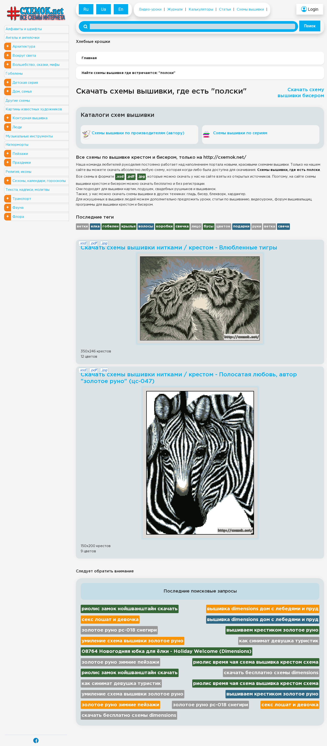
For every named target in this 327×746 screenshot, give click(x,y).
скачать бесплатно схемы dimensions (271, 673)
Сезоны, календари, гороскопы (39, 180)
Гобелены (14, 73)
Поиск (310, 26)
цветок (223, 226)
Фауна (17, 207)
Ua (103, 9)
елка (95, 226)
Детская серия (25, 82)
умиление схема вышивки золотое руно (132, 641)
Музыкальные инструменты (29, 136)
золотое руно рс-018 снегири (119, 630)
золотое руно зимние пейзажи (120, 662)
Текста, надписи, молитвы (28, 189)
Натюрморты (17, 144)
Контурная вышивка (29, 118)
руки (256, 226)
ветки (82, 226)
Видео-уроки (150, 9)
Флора (18, 216)
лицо (196, 226)
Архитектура (23, 46)
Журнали (175, 9)
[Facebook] (35, 740)
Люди (17, 127)
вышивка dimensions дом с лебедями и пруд (262, 609)
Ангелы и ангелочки (22, 37)
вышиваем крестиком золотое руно (272, 630)
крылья (128, 226)
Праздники (21, 162)
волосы (145, 226)
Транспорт (21, 198)
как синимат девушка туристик (278, 641)
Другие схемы (18, 100)
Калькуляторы (201, 9)
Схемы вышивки (250, 9)
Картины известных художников (34, 109)
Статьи (225, 9)
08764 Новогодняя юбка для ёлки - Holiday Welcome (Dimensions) (166, 651)
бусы (209, 226)
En (120, 9)
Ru (86, 9)
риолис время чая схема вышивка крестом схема (255, 662)
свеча (283, 226)
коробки (164, 226)
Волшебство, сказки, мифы (36, 64)
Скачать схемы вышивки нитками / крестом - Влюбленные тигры (179, 247)
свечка (182, 226)
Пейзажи (20, 153)
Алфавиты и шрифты (24, 29)
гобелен (110, 226)
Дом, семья (22, 91)
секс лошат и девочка (110, 619)
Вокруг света (24, 55)
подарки (241, 226)
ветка (269, 226)
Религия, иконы (18, 171)
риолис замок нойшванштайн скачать (130, 609)
